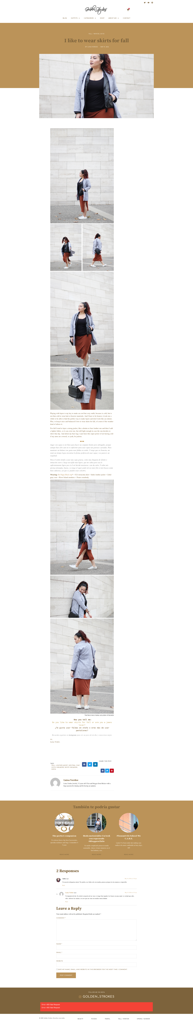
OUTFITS (74, 18)
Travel (107, 1019)
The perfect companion (64, 836)
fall (53, 765)
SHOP (102, 18)
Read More (64, 854)
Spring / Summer (143, 1019)
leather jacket (62, 765)
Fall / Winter (123, 1019)
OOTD (102, 34)
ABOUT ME (112, 18)
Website (59, 961)
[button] (84, 764)
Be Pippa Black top (65, 475)
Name (59, 944)
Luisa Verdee (69, 893)
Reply (63, 885)
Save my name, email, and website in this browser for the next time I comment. (92, 969)
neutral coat (74, 765)
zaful (53, 769)
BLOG (65, 18)
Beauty (80, 1019)
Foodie (94, 1019)
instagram (72, 735)
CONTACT (126, 18)
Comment (61, 918)
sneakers (60, 767)
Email (59, 952)
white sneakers (71, 767)
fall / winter (94, 34)
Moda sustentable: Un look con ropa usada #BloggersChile (96, 839)
